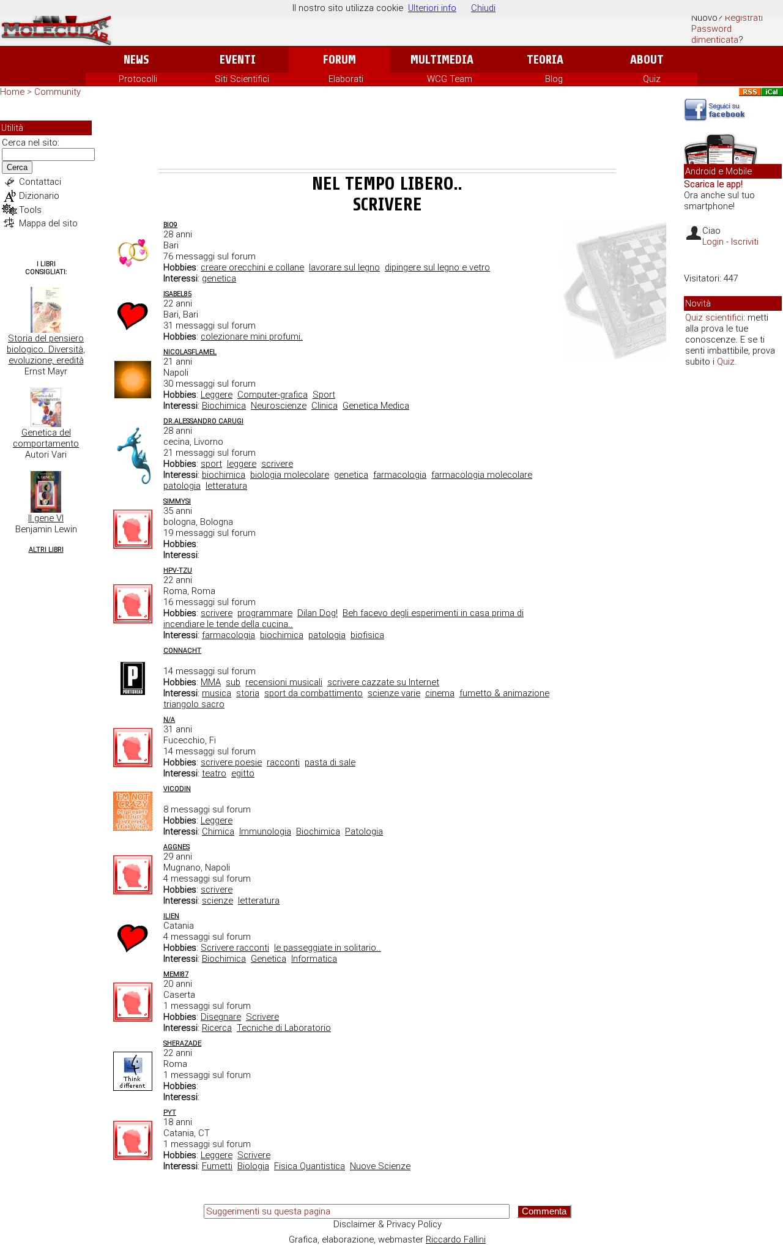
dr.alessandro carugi (203, 421)
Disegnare (221, 1016)
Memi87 (175, 974)
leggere (241, 463)
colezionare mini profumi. (252, 336)
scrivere (277, 463)
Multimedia (441, 60)
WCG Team (449, 78)
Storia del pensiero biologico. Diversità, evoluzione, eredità (46, 349)
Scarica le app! (713, 184)
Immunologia (265, 831)
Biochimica (224, 405)
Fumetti (217, 1166)
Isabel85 (177, 294)
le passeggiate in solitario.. (327, 947)
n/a (169, 720)
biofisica (367, 635)
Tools (30, 209)
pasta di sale (330, 762)
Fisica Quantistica (309, 1166)
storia (247, 693)
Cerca (17, 167)
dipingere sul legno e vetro (437, 267)
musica (216, 693)
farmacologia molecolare (481, 474)
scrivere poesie (231, 762)
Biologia (253, 1166)
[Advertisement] (387, 135)
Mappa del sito (48, 223)
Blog (554, 78)
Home (12, 91)
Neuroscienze (278, 405)
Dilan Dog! (317, 613)
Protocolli (138, 78)
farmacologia (399, 474)
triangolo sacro (194, 704)
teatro (214, 773)
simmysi (177, 501)
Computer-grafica (272, 394)
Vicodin (177, 789)
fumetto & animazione (504, 693)
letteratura (226, 485)
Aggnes (176, 847)
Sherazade (182, 1043)
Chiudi (483, 7)
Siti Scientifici (242, 78)
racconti (283, 762)
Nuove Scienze (380, 1166)
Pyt (169, 1113)
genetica (219, 278)
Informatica (314, 958)
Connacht (182, 651)
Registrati (744, 17)
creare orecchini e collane (252, 267)
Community (57, 91)
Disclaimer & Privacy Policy (387, 1224)
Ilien (171, 916)
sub (233, 682)
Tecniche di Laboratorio (284, 1027)
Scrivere (262, 1016)
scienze (217, 900)
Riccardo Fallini (456, 1239)
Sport (324, 394)
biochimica (223, 474)
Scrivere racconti (235, 947)
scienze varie (394, 693)
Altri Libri (46, 550)
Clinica (324, 405)
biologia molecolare (289, 474)
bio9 (170, 225)
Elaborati (345, 78)
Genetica (268, 958)
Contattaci (40, 181)
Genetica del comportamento (46, 438)
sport (211, 463)
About (647, 60)
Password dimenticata (714, 34)
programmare (264, 613)
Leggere (216, 394)
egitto (242, 773)
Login (713, 241)
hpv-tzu (177, 570)
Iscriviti (745, 241)
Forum (339, 60)
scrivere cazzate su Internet (383, 682)
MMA (211, 682)
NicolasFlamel (190, 352)
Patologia (364, 831)
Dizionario (39, 195)
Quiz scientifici (714, 317)
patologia (182, 485)
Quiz (652, 78)
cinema (440, 693)
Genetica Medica (376, 405)
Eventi (238, 60)
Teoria (545, 60)
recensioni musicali (283, 682)
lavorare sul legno (344, 267)
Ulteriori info (432, 7)
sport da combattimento (313, 693)
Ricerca (217, 1027)
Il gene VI (46, 518)
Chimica (218, 831)
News (136, 60)
